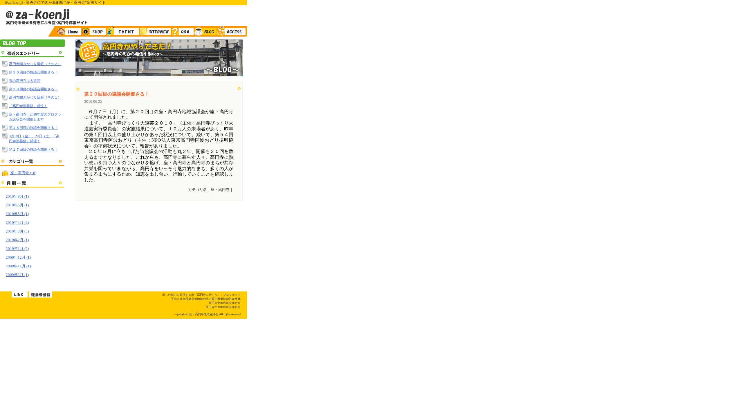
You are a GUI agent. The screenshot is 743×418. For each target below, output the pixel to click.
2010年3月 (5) (17, 231)
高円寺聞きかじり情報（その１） (35, 98)
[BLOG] (205, 31)
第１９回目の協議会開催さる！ (33, 89)
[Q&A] (182, 31)
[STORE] (93, 31)
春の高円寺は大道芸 (24, 81)
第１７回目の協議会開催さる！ (33, 149)
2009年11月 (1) (18, 266)
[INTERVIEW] (155, 31)
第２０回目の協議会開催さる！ (33, 72)
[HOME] (68, 31)
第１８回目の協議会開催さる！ (33, 128)
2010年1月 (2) (17, 248)
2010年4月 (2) (17, 222)
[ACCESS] (232, 31)
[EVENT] (122, 31)
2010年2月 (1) (17, 240)
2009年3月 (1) (17, 275)
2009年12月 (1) (18, 257)
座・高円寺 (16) (23, 173)
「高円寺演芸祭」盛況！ (28, 106)
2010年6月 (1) (17, 205)
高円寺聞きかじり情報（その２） (35, 64)
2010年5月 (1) (17, 214)
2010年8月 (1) (17, 196)
